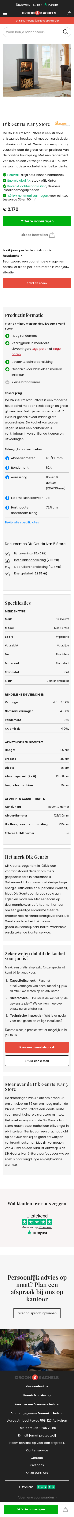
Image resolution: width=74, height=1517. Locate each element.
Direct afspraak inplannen (37, 1313)
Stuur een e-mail (37, 1061)
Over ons (37, 1465)
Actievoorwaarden (48, 20)
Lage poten (39, 349)
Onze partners (37, 1473)
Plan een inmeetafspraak (37, 1047)
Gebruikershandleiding (31, 567)
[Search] (66, 31)
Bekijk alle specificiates (22, 522)
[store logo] (39, 13)
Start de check (37, 283)
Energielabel (23, 573)
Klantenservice (37, 1450)
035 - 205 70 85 (44, 1428)
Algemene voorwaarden (36, 1497)
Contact (37, 1458)
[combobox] (37, 32)
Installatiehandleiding (30, 560)
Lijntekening (22, 553)
